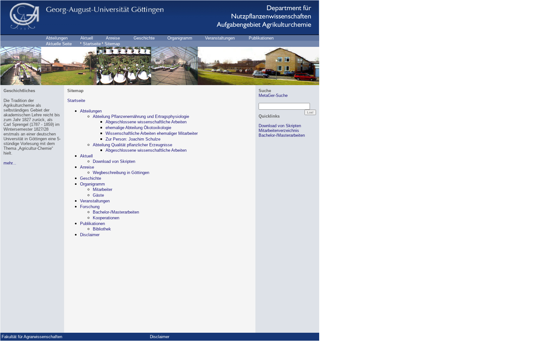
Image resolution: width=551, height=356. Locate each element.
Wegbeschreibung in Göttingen (121, 172)
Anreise (87, 167)
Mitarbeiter (102, 189)
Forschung (89, 206)
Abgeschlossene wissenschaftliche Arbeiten (146, 122)
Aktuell (86, 156)
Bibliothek (102, 229)
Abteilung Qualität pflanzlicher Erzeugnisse (132, 144)
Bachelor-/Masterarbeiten (116, 212)
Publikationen (92, 223)
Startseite (76, 100)
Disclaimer (89, 234)
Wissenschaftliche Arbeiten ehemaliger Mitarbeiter (152, 133)
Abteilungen (91, 111)
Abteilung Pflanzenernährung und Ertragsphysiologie (141, 116)
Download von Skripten (114, 161)
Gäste (98, 195)
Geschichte (90, 178)
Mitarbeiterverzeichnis (279, 130)
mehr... (10, 163)
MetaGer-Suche (273, 95)
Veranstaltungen (95, 201)
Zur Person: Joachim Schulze (133, 139)
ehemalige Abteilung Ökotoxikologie (138, 127)
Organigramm (92, 184)
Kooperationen (106, 217)
